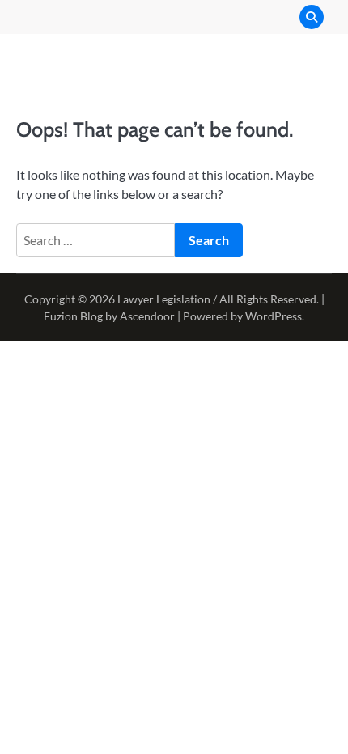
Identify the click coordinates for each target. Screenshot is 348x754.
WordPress (273, 316)
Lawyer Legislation (163, 299)
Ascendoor (147, 316)
